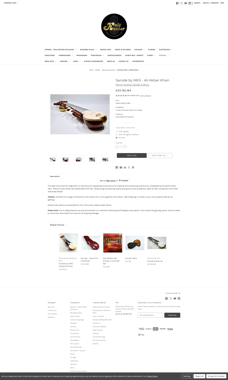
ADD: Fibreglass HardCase (129, 135)
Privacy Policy (152, 376)
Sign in (206, 3)
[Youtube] (185, 3)
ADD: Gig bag (123, 131)
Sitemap (51, 317)
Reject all (199, 376)
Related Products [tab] (57, 225)
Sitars (150, 55)
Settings (187, 376)
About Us (111, 61)
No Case (122, 138)
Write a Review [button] (145, 96)
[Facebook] (177, 3)
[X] (181, 3)
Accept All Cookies (216, 376)
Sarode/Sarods (114, 55)
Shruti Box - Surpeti (134, 55)
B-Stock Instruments (93, 61)
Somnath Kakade (99, 327)
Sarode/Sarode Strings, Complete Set (111, 261)
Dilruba (151, 49)
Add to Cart (90, 245)
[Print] (125, 167)
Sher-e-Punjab (98, 316)
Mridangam (81, 55)
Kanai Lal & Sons (99, 340)
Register (214, 3)
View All (95, 344)
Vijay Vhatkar (98, 330)
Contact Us (123, 61)
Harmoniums (64, 55)
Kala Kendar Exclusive (101, 307)
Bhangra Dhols (87, 49)
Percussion (96, 55)
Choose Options (68, 245)
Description (55, 176)
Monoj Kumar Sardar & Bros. (102, 311)
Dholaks (138, 49)
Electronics (164, 49)
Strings (162, 55)
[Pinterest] (133, 167)
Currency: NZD (10, 3)
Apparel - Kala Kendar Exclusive (59, 49)
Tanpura (63, 61)
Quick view (66, 241)
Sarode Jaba (131, 258)
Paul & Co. (97, 323)
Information (138, 61)
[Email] (121, 167)
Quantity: (119, 143)
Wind (75, 61)
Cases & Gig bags (123, 49)
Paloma (96, 333)
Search (197, 3)
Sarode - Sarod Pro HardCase (89, 259)
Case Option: (125, 128)
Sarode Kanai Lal (155, 261)
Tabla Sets (49, 61)
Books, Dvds (105, 49)
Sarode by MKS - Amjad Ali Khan (66, 264)
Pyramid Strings (99, 337)
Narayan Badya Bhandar (102, 320)
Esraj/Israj (50, 55)
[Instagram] (190, 3)
